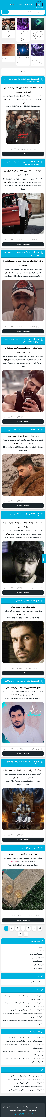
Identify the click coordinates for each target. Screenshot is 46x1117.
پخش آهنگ (28, 4)
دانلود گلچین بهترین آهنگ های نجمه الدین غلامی (25, 1090)
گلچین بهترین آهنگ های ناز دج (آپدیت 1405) (26, 1076)
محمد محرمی (21, 352)
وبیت (15, 1113)
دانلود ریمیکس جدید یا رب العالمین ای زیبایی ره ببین (24, 1041)
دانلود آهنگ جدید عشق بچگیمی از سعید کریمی (26, 1010)
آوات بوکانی (9, 687)
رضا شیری (20, 175)
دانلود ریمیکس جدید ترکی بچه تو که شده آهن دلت (25, 1038)
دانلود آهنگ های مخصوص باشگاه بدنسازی (28, 1086)
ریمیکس (12, 4)
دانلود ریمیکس (37, 958)
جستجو (5, 12)
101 (20, 934)
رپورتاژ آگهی (38, 965)
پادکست (19, 4)
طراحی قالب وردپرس (26, 1113)
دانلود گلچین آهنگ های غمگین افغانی (29, 1083)
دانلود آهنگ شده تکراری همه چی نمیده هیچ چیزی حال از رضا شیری (23, 163)
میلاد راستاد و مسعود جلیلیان (14, 770)
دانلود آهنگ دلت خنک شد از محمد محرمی (24, 430)
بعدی (26, 934)
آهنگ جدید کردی (36, 982)
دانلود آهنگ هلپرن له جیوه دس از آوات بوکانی (22, 681)
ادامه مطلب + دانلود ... (23, 154)
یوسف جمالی (23, 527)
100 (39, 928)
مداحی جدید (38, 968)
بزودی (23, 71)
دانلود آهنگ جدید (36, 954)
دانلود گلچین (37, 961)
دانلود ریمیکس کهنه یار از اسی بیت (26, 848)
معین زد (19, 92)
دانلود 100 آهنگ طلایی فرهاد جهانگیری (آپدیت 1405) (24, 1079)
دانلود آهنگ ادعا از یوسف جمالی (28, 601)
